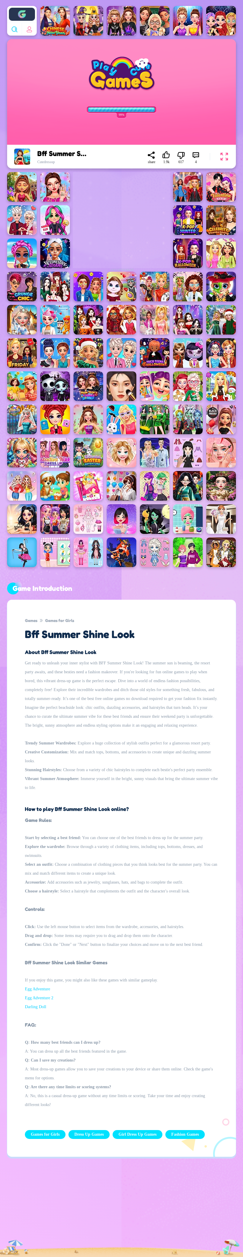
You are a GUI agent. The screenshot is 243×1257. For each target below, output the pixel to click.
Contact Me (99, 1209)
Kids (156, 1209)
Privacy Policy (41, 1209)
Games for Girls (59, 620)
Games (31, 620)
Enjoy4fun (22, 10)
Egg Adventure (37, 989)
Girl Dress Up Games (137, 1134)
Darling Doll (35, 1007)
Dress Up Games (89, 1134)
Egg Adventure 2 (39, 998)
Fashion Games (185, 1134)
